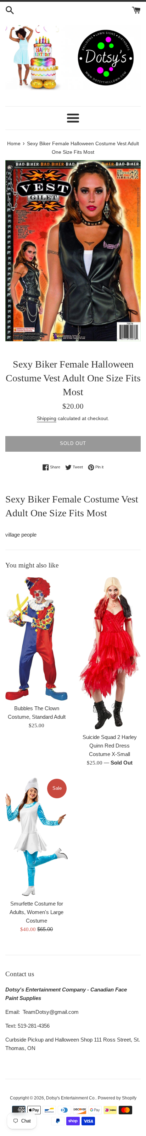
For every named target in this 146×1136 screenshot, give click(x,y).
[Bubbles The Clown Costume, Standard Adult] (36, 639)
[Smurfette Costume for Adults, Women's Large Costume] (36, 837)
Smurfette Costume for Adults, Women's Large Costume (36, 912)
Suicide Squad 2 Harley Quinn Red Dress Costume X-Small (110, 745)
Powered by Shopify (117, 1098)
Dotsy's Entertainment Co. (71, 1098)
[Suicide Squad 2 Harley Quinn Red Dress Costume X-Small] (109, 653)
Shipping (46, 418)
